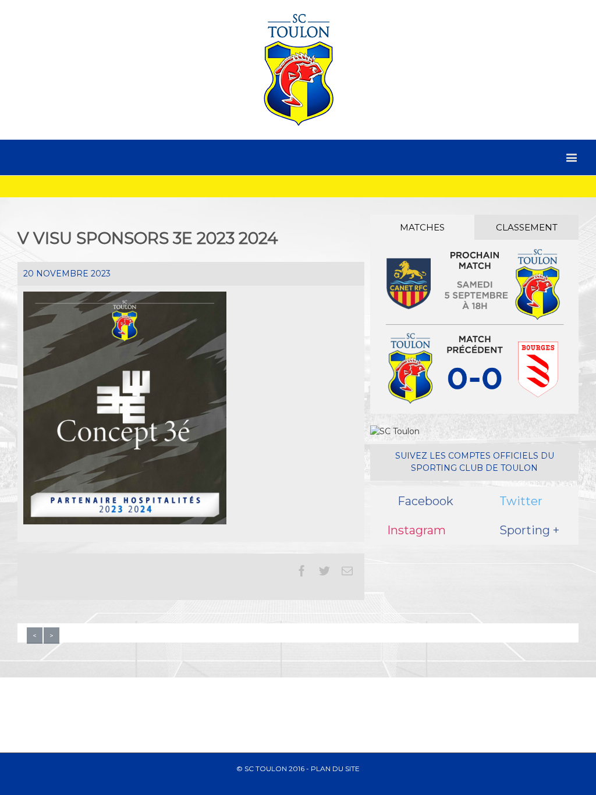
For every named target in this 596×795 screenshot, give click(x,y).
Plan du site (335, 768)
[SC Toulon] (298, 70)
